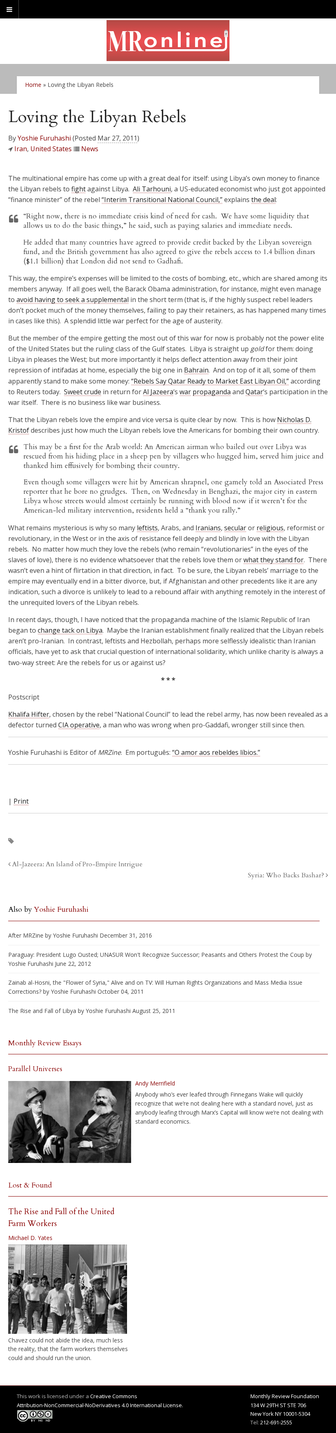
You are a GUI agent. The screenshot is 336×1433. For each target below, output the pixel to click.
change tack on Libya (70, 630)
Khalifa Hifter (28, 714)
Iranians (208, 527)
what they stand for (273, 559)
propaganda (212, 391)
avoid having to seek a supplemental (72, 299)
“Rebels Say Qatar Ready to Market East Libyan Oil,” (210, 381)
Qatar (254, 391)
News (89, 148)
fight (78, 188)
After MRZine (25, 935)
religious (270, 527)
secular (235, 527)
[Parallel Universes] (69, 1122)
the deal (263, 199)
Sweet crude (82, 391)
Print (21, 801)
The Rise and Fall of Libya (42, 1011)
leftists (147, 527)
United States (51, 148)
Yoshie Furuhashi (44, 138)
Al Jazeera (158, 391)
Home (33, 85)
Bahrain (196, 370)
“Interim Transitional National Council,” (162, 199)
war (185, 391)
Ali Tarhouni (152, 188)
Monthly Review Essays (45, 1043)
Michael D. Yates (30, 1238)
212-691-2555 (276, 1422)
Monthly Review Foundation (284, 1396)
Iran (20, 148)
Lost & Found (30, 1185)
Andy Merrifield (155, 1083)
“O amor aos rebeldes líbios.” (216, 752)
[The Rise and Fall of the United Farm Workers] (67, 1289)
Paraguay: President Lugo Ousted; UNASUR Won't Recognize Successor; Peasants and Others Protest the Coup (156, 954)
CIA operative (79, 724)
